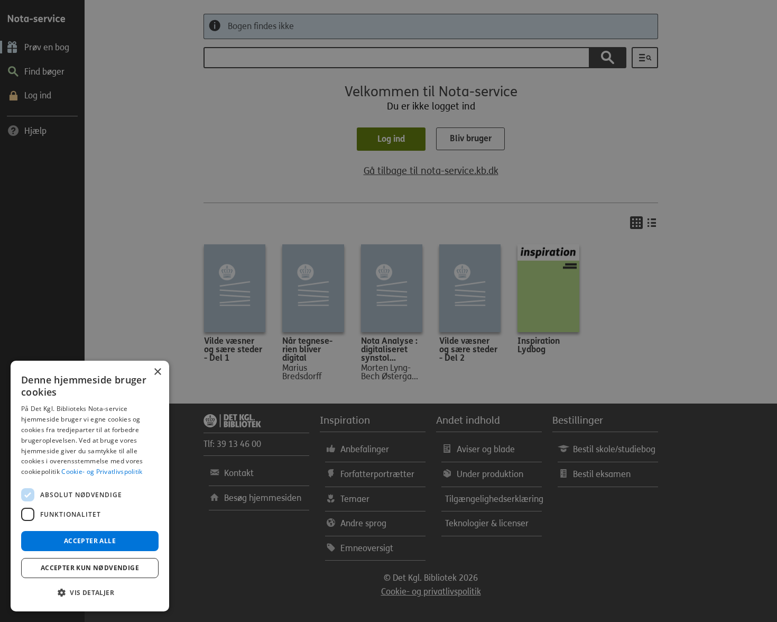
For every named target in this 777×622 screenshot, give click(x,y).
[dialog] (90, 486)
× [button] (157, 372)
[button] (90, 593)
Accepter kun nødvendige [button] (90, 567)
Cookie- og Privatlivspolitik (101, 471)
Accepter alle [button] (90, 540)
